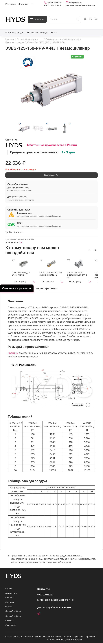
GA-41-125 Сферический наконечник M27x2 (50, 273)
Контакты (10, 4)
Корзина (9, 620)
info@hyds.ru (75, 2)
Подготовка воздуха (37, 32)
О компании (11, 593)
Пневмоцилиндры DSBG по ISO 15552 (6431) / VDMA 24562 (35, 42)
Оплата (8, 606)
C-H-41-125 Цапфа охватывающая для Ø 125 (77, 274)
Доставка (23, 4)
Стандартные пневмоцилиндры (62, 39)
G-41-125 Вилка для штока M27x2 (21, 273)
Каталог (40, 19)
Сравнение (10, 625)
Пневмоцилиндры (14, 32)
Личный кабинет (13, 611)
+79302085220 (54, 2)
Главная (9, 39)
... (41, 39)
